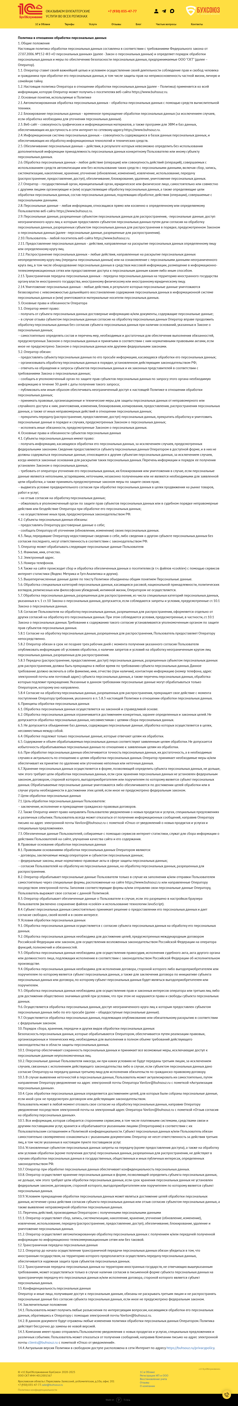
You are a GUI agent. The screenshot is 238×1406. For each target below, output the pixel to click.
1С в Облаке (42, 24)
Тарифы (69, 24)
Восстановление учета (153, 1379)
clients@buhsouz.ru (43, 1342)
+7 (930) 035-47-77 (122, 11)
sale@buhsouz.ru (52, 1384)
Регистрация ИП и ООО (154, 1375)
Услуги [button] (93, 24)
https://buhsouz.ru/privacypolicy (190, 1348)
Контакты (197, 24)
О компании (147, 1386)
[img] (164, 11)
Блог (138, 24)
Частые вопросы (166, 24)
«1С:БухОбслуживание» (209, 1369)
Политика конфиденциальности (37, 1390)
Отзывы (116, 24)
